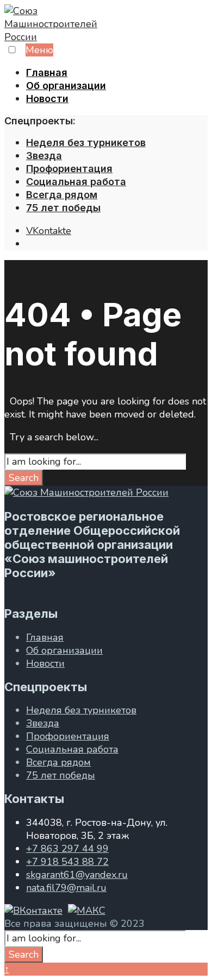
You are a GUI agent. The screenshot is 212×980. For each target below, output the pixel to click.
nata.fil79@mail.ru (66, 887)
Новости (47, 98)
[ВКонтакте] (33, 910)
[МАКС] (86, 910)
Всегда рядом (61, 194)
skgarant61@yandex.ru (77, 874)
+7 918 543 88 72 (67, 861)
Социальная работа (76, 181)
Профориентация (69, 168)
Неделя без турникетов (86, 142)
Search (24, 477)
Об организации (66, 85)
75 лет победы (63, 207)
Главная (46, 72)
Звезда (44, 155)
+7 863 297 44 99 (67, 848)
